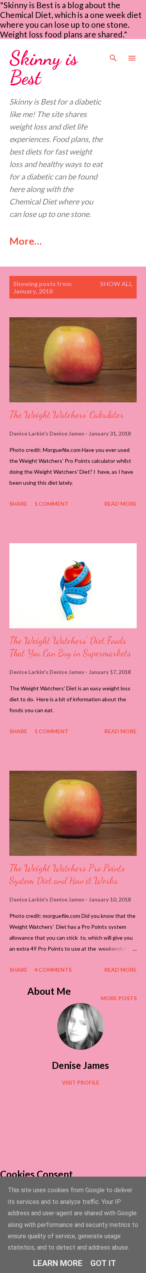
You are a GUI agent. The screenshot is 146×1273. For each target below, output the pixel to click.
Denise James (80, 1065)
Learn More (58, 1263)
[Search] (113, 53)
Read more (120, 503)
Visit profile (80, 1082)
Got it (103, 1263)
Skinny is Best (43, 67)
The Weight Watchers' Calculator (66, 414)
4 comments (53, 969)
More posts (119, 998)
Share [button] (18, 503)
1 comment (51, 503)
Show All (116, 283)
